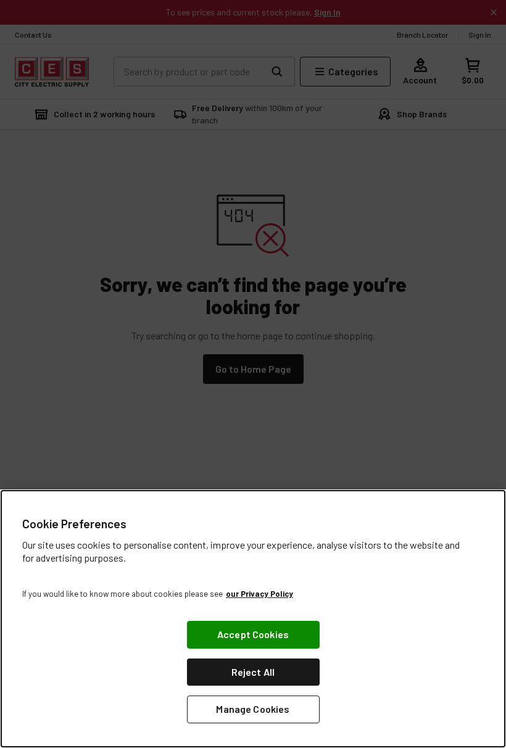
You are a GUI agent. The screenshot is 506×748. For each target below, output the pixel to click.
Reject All (253, 672)
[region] (253, 618)
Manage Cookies (252, 709)
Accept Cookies (253, 634)
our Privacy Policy (259, 594)
